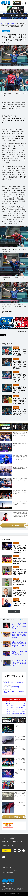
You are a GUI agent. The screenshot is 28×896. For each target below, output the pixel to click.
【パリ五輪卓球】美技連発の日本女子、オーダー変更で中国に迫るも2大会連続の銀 (14, 704)
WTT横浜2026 (15, 543)
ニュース (2, 15)
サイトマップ (12, 867)
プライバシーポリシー (7, 870)
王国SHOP (6, 850)
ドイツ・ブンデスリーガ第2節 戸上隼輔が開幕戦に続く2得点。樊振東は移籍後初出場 (19, 663)
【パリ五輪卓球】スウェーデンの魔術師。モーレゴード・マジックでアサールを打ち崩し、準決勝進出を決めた (19, 364)
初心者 (4, 845)
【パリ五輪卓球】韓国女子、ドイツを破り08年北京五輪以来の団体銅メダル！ (13, 706)
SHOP (7, 15)
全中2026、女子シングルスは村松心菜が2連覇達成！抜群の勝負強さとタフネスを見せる (19, 644)
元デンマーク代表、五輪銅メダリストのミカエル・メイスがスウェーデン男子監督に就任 (19, 626)
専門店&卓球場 (22, 15)
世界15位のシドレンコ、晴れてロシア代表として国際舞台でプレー (19, 603)
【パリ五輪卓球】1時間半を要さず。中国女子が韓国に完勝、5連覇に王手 (13, 714)
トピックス (16, 556)
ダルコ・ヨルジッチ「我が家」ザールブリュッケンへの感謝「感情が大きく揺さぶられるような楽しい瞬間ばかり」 (19, 549)
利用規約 (15, 870)
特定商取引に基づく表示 (8, 872)
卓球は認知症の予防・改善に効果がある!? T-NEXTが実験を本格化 (19, 582)
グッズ (10, 15)
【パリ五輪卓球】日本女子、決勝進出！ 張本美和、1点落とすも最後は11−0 (13, 712)
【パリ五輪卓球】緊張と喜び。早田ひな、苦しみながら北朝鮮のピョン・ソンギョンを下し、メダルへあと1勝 (19, 377)
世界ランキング (6, 841)
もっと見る (14, 611)
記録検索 (12, 838)
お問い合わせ (5, 867)
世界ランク (15, 15)
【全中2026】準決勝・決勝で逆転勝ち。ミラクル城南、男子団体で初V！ (19, 653)
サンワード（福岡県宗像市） (12, 686)
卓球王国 (3, 23)
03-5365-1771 (7, 889)
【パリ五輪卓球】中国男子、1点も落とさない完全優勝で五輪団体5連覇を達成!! (13, 708)
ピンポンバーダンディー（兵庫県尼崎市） (14, 691)
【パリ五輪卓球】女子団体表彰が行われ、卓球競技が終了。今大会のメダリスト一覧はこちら (14, 702)
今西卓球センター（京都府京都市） (14, 682)
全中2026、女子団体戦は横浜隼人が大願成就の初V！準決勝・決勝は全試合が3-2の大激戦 (19, 635)
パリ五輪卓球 (12, 23)
